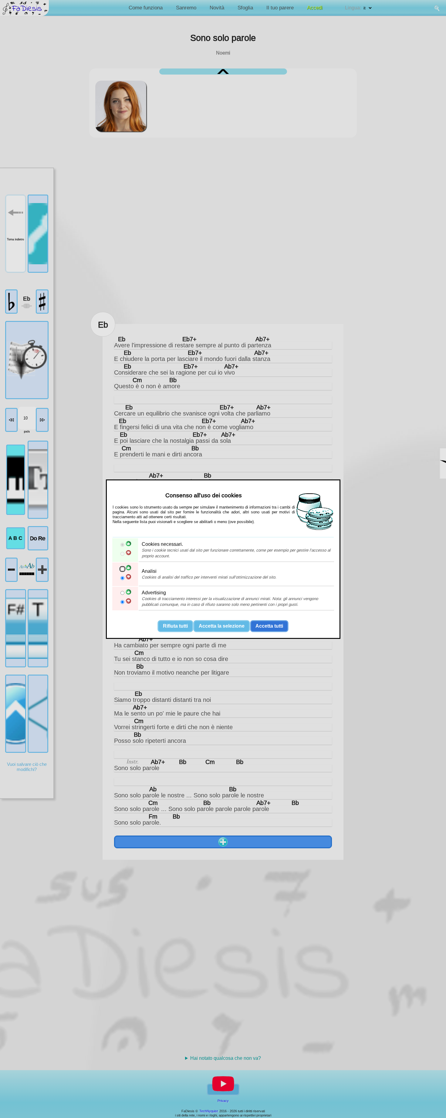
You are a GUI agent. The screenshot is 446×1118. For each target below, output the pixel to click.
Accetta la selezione (222, 625)
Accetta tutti (269, 625)
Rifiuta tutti (175, 625)
